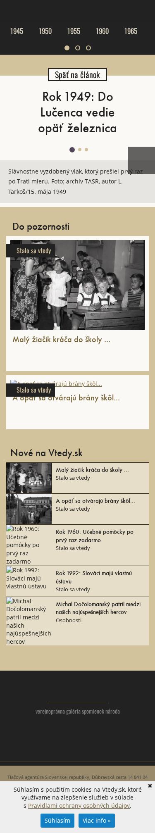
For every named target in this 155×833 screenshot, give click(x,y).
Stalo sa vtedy (34, 250)
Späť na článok (77, 74)
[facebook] (77, 751)
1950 (45, 31)
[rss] (94, 751)
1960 (102, 31)
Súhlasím (57, 820)
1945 (16, 31)
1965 (130, 31)
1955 (73, 31)
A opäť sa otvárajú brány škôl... (66, 397)
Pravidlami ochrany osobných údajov (79, 805)
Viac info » (97, 820)
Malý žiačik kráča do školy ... (61, 338)
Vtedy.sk (77, 691)
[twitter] (61, 751)
